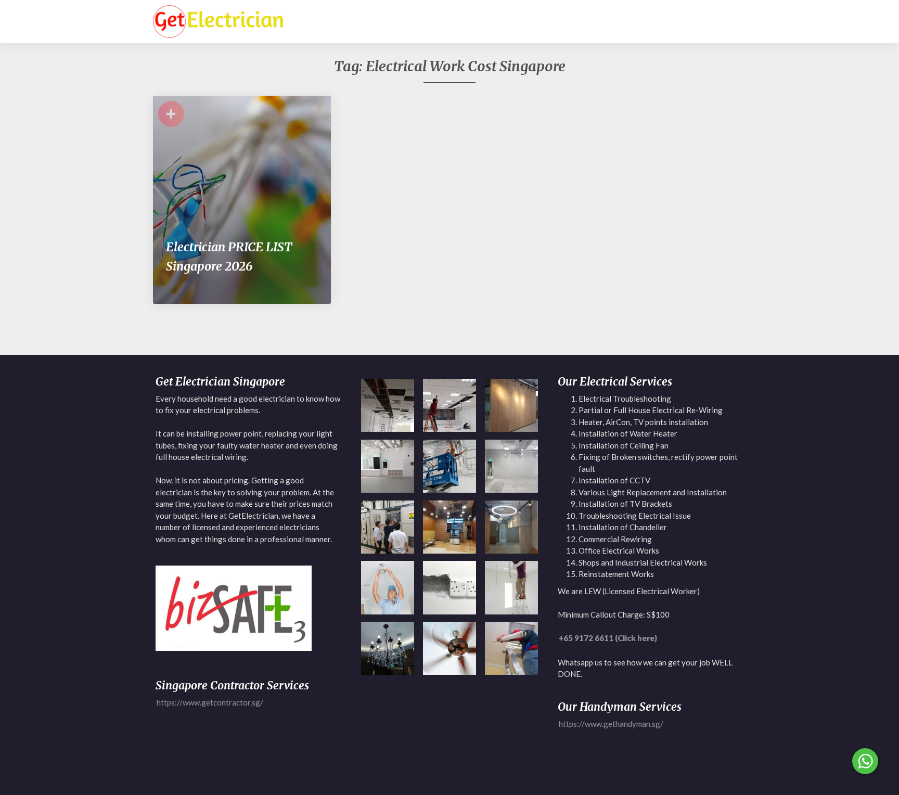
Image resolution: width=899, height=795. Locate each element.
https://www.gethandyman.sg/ (611, 723)
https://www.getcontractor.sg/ (210, 702)
